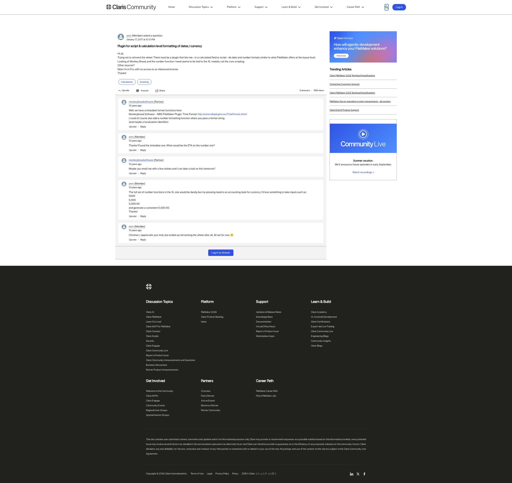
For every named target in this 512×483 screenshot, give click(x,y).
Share (162, 90)
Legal (209, 473)
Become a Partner (209, 405)
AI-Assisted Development (324, 316)
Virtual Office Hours (265, 326)
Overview (206, 391)
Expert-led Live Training (322, 326)
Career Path (353, 6)
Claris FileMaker (154, 316)
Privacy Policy (222, 473)
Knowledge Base (264, 316)
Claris (149, 286)
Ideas (204, 321)
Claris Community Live (157, 350)
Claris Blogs (317, 345)
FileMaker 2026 (209, 312)
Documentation (263, 321)
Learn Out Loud (153, 321)
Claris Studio (152, 336)
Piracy (235, 473)
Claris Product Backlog (212, 316)
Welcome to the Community (159, 391)
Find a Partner (207, 395)
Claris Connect (153, 331)
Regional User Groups (156, 410)
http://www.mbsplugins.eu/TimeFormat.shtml (222, 114)
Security (150, 341)
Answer (145, 90)
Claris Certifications (320, 321)
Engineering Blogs (320, 336)
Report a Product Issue (157, 355)
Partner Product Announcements (162, 369)
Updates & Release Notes (268, 312)
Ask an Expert (208, 400)
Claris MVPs (152, 395)
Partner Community (210, 410)
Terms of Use (197, 473)
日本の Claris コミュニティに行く (259, 473)
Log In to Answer (221, 252)
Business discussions (156, 365)
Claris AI (150, 312)
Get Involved (322, 6)
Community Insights (321, 341)
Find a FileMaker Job (266, 395)
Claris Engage (153, 345)
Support (259, 6)
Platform (231, 6)
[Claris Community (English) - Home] (131, 7)
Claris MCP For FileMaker (158, 326)
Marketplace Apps (265, 336)
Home (171, 6)
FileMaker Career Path (267, 391)
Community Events (155, 405)
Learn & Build (289, 6)
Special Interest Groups (157, 415)
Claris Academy (319, 312)
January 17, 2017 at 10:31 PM (140, 39)
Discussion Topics (199, 6)
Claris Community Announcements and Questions (170, 360)
